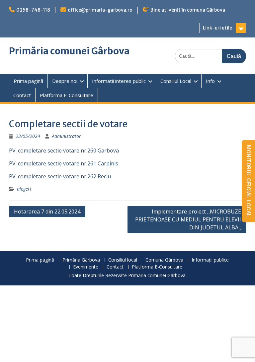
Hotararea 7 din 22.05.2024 (47, 211)
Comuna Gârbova (164, 260)
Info (210, 81)
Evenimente (85, 267)
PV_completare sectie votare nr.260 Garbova (64, 150)
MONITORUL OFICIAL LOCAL (248, 181)
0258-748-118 (33, 10)
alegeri (24, 189)
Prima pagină (28, 81)
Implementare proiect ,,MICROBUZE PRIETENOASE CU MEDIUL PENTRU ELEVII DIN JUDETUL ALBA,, (188, 219)
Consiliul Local (175, 81)
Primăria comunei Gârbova (69, 51)
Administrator (66, 136)
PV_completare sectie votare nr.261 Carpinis (63, 163)
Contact (22, 95)
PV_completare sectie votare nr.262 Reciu (60, 176)
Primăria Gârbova (81, 260)
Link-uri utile (217, 28)
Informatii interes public (119, 81)
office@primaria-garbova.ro (100, 10)
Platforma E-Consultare (66, 95)
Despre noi (64, 81)
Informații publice (210, 260)
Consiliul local (122, 260)
